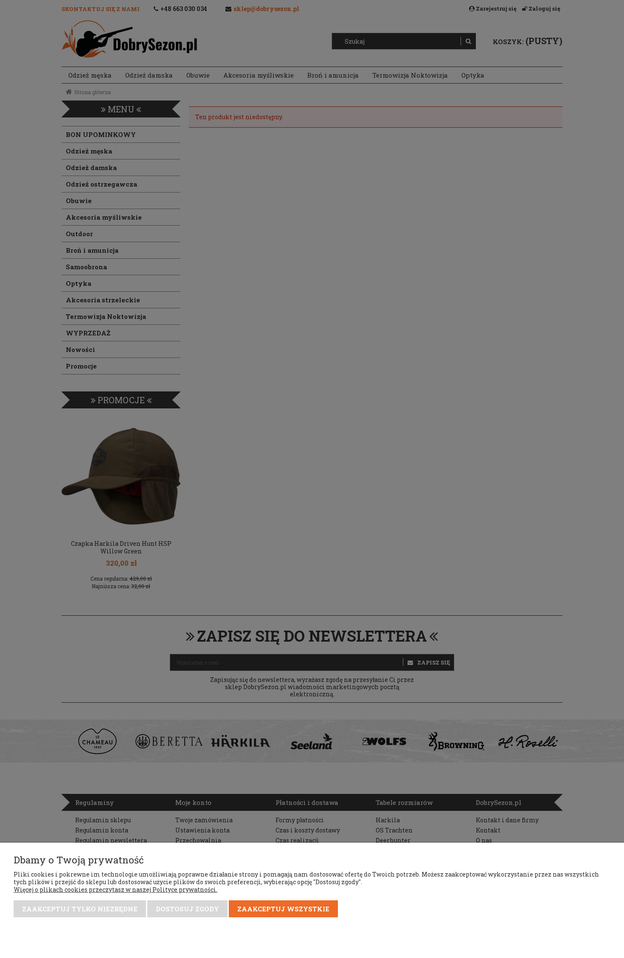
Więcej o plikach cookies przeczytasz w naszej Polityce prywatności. (115, 889)
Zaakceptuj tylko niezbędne (80, 909)
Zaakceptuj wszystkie (283, 909)
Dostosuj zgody (187, 909)
